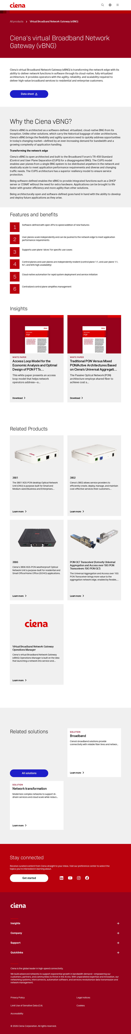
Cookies (81, 1006)
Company (16, 933)
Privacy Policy (18, 998)
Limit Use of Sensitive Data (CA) (26, 1006)
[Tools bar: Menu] (117, 5)
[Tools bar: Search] (102, 5)
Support (15, 943)
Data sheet (27, 94)
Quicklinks (17, 952)
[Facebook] (87, 878)
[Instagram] (78, 878)
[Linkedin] (61, 878)
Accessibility (17, 1014)
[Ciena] (18, 904)
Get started (29, 878)
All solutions (29, 773)
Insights (15, 923)
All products (16, 21)
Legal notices (83, 998)
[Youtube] (70, 878)
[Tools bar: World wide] (110, 5)
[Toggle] (118, 923)
